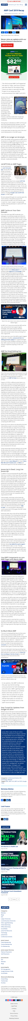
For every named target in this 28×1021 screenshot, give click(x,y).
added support (15, 269)
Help (14, 1011)
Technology (4, 779)
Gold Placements (5, 954)
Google (24, 781)
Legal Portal (14, 1006)
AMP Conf (11, 781)
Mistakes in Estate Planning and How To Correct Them (13, 868)
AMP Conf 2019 (18, 781)
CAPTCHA (22, 181)
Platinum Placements (6, 952)
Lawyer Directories (6, 919)
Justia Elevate (4, 957)
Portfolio (3, 983)
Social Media (4, 929)
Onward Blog (4, 979)
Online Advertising (5, 925)
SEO (20, 778)
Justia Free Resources (6, 930)
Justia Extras (4, 934)
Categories (4, 911)
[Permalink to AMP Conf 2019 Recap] (14, 22)
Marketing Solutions (14, 1018)
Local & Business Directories (8, 921)
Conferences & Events (13, 778)
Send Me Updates (7, 45)
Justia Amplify (5, 967)
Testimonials (4, 981)
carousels (3, 645)
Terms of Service (14, 1013)
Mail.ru (20, 462)
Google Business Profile (7, 971)
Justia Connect (5, 940)
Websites (10, 779)
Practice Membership (6, 944)
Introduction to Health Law (9, 846)
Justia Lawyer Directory (7, 950)
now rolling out (14, 461)
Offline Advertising (5, 927)
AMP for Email (12, 378)
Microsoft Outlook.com (10, 462)
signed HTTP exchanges (15, 271)
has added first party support (17, 544)
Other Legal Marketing (7, 923)
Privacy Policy (14, 1015)
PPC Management (5, 969)
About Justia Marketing (7, 977)
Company (14, 1008)
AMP (7, 781)
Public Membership (6, 942)
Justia (15, 997)
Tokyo (2, 783)
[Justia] (12, 5)
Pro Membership (5, 946)
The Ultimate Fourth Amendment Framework (11, 892)
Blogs (2, 915)
